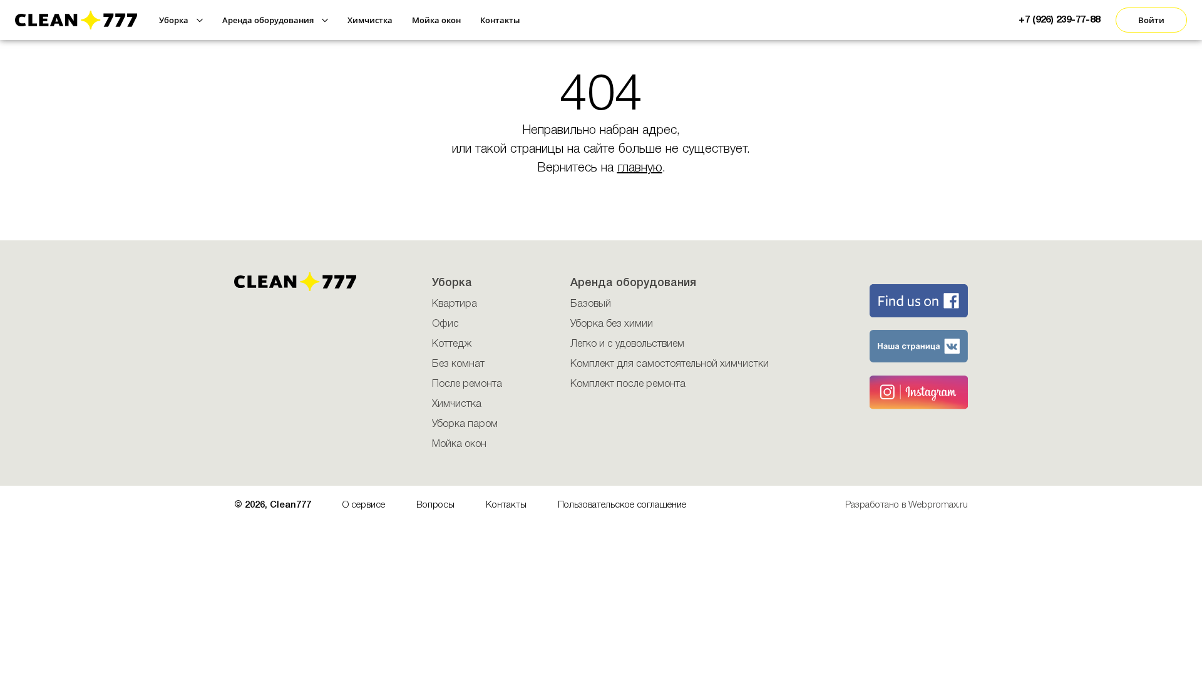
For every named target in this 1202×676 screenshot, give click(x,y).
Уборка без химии (611, 324)
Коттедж (451, 344)
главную (639, 168)
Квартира (454, 304)
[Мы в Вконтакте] (902, 346)
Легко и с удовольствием (627, 344)
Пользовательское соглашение (622, 505)
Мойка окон (459, 444)
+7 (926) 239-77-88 (1059, 20)
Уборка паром (465, 424)
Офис (445, 324)
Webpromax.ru (938, 505)
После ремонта (467, 384)
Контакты (506, 505)
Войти (1151, 20)
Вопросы (435, 505)
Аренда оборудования (633, 283)
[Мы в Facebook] (902, 301)
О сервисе (363, 505)
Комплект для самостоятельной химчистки (669, 364)
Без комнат (458, 364)
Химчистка (456, 404)
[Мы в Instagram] (902, 392)
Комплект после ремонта (628, 384)
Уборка (452, 283)
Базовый (590, 304)
